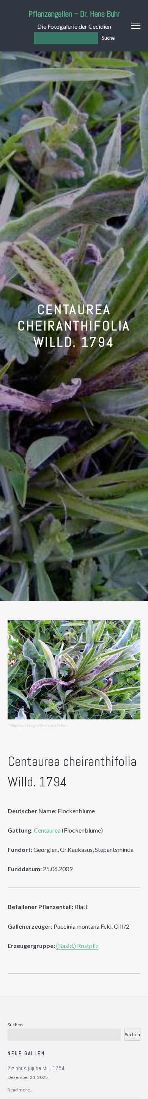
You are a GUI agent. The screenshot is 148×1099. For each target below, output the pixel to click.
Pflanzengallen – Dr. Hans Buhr (74, 14)
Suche (108, 38)
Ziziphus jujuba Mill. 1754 (36, 1068)
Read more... (20, 1090)
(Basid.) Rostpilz (77, 945)
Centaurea (47, 830)
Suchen (15, 1024)
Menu (135, 26)
